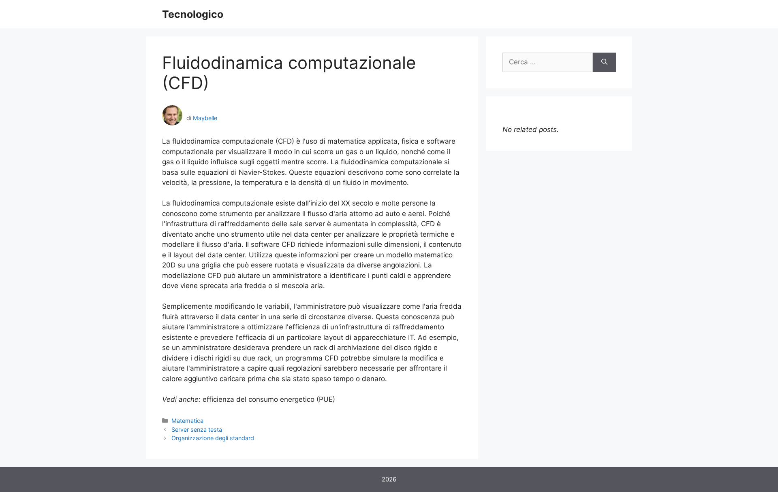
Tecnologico (192, 14)
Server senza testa (196, 429)
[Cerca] (604, 62)
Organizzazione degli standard (212, 438)
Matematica (187, 420)
